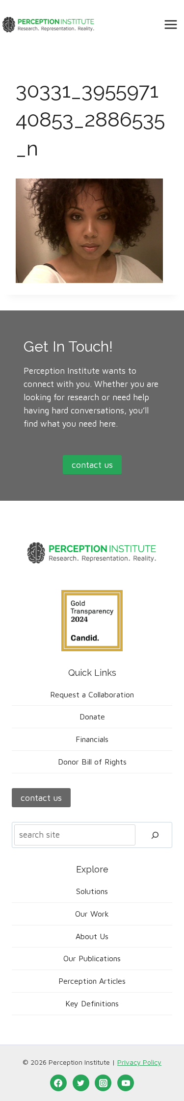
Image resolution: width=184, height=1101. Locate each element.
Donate (92, 716)
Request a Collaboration (92, 694)
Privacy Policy (139, 1062)
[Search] (155, 834)
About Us (92, 936)
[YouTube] (125, 1083)
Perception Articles (92, 980)
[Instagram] (103, 1083)
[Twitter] (81, 1083)
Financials (92, 739)
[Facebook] (58, 1083)
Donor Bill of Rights (92, 761)
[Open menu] (170, 24)
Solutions (92, 891)
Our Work (92, 913)
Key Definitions (92, 1003)
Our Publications (92, 958)
